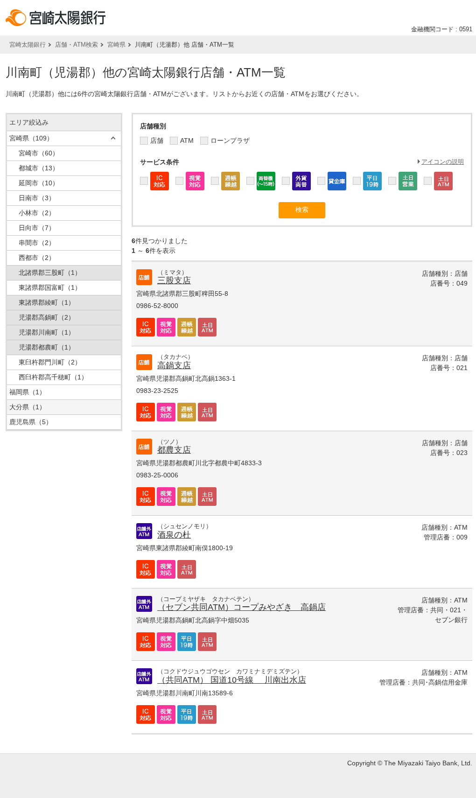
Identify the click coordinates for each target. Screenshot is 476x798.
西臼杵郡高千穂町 (53, 377)
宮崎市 (39, 153)
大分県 (27, 407)
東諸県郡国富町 (50, 287)
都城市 (39, 168)
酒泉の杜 (174, 534)
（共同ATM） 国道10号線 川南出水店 (231, 680)
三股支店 (174, 280)
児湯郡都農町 (47, 347)
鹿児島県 (30, 422)
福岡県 (27, 392)
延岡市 (39, 183)
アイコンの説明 (442, 161)
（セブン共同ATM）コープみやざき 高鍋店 (241, 607)
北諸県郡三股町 (50, 272)
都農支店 (174, 450)
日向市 (37, 227)
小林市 (37, 213)
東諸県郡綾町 (47, 302)
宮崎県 (116, 44)
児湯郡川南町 (47, 332)
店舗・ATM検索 (76, 44)
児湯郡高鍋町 (47, 317)
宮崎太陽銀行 (27, 44)
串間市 (37, 242)
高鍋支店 (174, 365)
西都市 (37, 257)
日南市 (37, 198)
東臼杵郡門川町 (50, 362)
